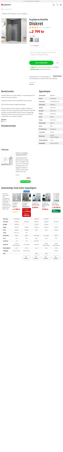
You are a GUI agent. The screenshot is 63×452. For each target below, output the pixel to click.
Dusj (19, 13)
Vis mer (17, 175)
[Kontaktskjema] (53, 4)
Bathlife (31, 84)
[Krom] (31, 40)
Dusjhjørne (24, 13)
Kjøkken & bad (6, 13)
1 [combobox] (57, 63)
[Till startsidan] (6, 5)
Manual (4, 121)
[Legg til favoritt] (23, 21)
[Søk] (2, 9)
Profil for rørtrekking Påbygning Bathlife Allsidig (22, 154)
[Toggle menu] (61, 5)
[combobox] (37, 45)
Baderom (14, 13)
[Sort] (36, 40)
